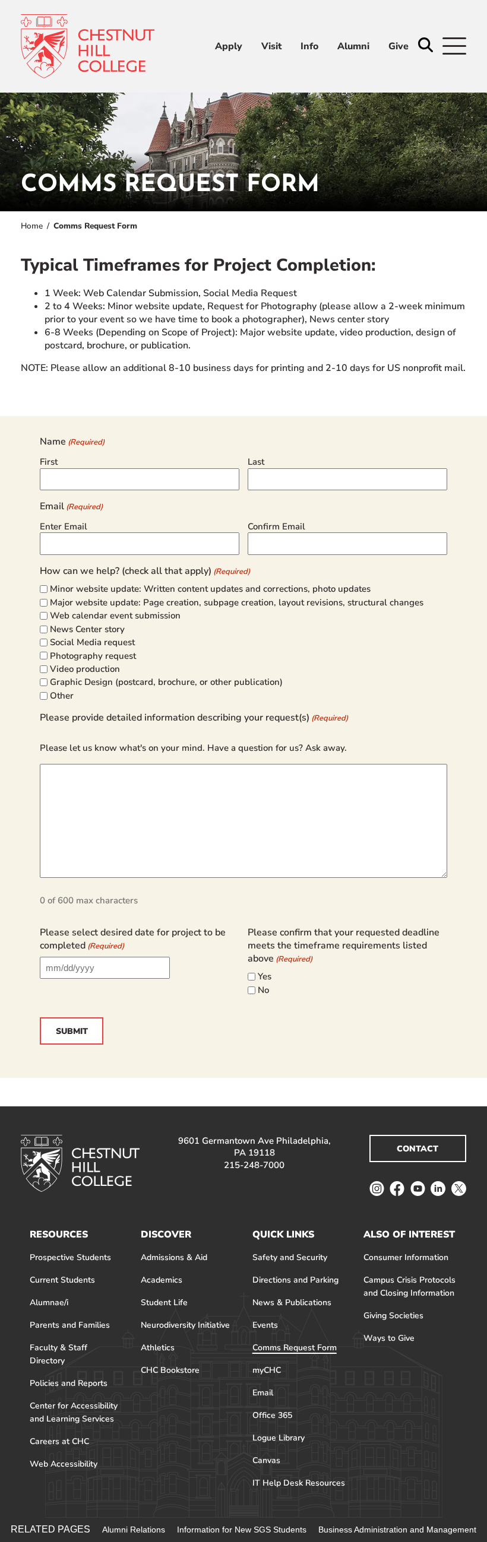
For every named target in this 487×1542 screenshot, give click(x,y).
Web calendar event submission (115, 615)
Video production (85, 669)
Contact (417, 1148)
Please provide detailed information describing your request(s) (194, 717)
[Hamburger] (454, 46)
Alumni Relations (133, 1529)
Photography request (93, 656)
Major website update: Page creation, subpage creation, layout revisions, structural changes (236, 602)
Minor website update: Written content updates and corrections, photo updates (210, 589)
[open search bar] (425, 46)
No (263, 990)
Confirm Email (276, 526)
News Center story (87, 629)
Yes (264, 976)
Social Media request (92, 642)
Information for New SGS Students (241, 1529)
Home (32, 225)
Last (256, 462)
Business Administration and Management (397, 1529)
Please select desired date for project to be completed (133, 939)
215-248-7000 (254, 1165)
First (49, 462)
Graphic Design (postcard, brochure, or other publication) (166, 682)
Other (62, 696)
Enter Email (63, 526)
